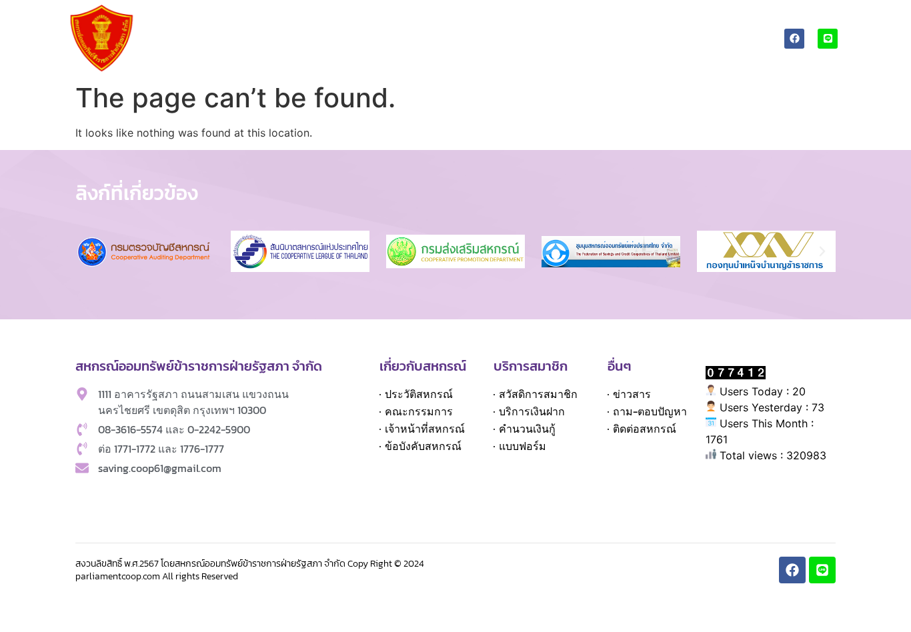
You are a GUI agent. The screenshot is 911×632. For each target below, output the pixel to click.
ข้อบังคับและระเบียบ (470, 23)
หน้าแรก (200, 23)
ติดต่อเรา (683, 54)
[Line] (828, 39)
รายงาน (669, 23)
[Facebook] (794, 39)
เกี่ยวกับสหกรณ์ (260, 23)
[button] (88, 251)
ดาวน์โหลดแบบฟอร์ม (582, 23)
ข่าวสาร (729, 54)
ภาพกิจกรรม (737, 23)
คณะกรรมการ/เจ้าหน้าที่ (351, 23)
